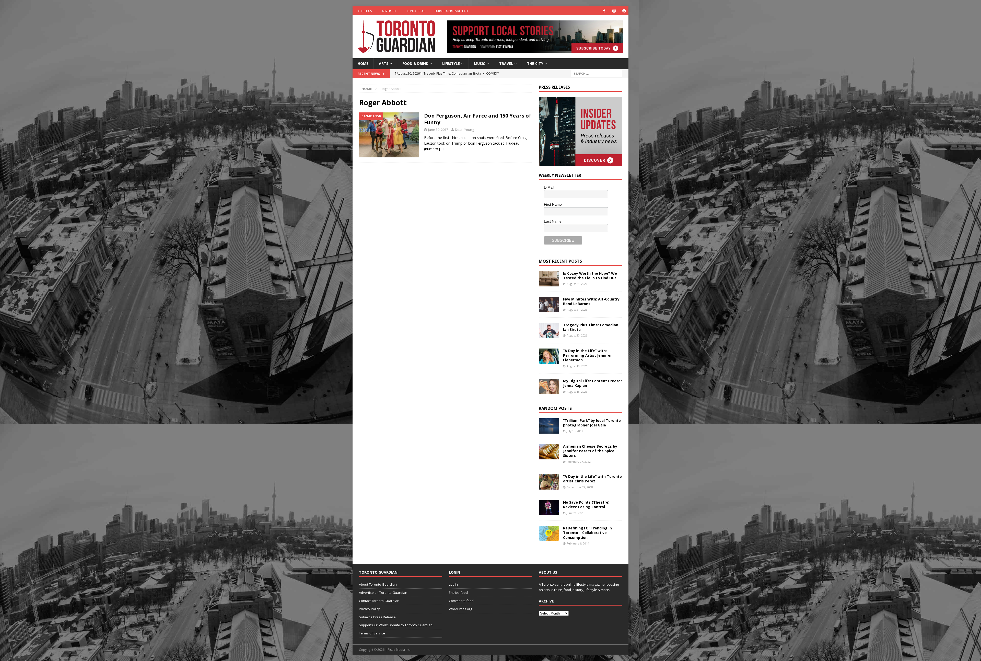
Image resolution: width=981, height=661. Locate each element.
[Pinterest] (624, 10)
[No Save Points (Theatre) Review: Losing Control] (549, 507)
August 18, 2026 (577, 391)
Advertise (389, 11)
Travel (506, 63)
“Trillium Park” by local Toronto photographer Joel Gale (592, 422)
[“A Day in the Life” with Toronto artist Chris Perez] (549, 482)
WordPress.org (460, 609)
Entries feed (458, 592)
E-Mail (549, 187)
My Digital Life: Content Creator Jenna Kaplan (592, 383)
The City (535, 63)
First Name (553, 204)
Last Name (553, 221)
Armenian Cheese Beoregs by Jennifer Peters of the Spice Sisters (590, 451)
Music (479, 63)
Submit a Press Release (452, 11)
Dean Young (464, 129)
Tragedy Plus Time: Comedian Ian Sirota (590, 327)
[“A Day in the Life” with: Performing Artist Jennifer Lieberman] (549, 356)
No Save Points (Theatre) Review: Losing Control (586, 504)
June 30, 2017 (438, 129)
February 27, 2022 (579, 461)
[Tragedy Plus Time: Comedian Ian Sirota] (549, 330)
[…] (441, 148)
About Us (365, 11)
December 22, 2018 (580, 487)
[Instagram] (614, 10)
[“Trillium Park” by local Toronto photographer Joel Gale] (549, 426)
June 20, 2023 (575, 513)
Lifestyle (451, 63)
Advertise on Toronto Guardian (383, 592)
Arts (383, 63)
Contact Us (415, 11)
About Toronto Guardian (378, 584)
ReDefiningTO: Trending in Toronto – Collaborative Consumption (587, 533)
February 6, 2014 (578, 543)
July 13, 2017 (575, 431)
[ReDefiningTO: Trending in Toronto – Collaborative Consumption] (549, 533)
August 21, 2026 (577, 284)
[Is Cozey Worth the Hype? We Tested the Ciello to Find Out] (549, 278)
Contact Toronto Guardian (379, 600)
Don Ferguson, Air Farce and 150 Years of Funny (477, 119)
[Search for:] (596, 73)
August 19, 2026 (577, 366)
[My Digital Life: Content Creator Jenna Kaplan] (549, 386)
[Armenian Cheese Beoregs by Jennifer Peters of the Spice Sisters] (549, 451)
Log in (453, 584)
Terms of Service (372, 633)
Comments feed (461, 600)
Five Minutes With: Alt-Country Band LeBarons (591, 301)
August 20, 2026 (577, 335)
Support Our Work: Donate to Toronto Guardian (396, 625)
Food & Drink (415, 63)
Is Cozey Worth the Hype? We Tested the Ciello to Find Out (590, 275)
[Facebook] (604, 10)
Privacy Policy (369, 609)
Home (363, 63)
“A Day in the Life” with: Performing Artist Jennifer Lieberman (587, 355)
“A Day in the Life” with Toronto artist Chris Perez (592, 478)
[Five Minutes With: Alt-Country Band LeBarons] (549, 304)
